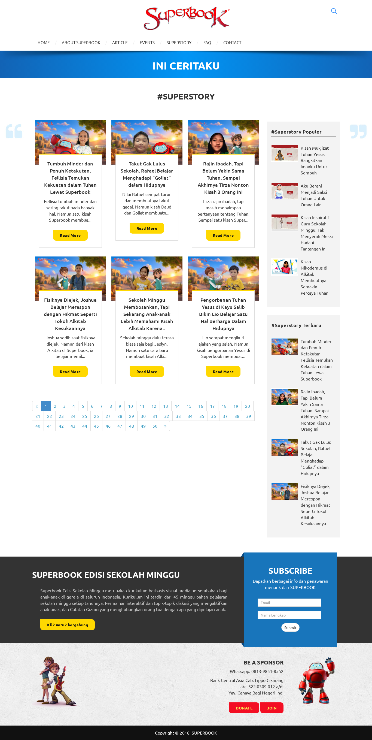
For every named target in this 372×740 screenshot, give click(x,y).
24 (73, 416)
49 (143, 425)
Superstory (179, 42)
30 (143, 416)
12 (153, 406)
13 (165, 406)
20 (247, 406)
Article (120, 42)
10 (130, 406)
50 (155, 425)
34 (190, 416)
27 (108, 416)
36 (213, 416)
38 (236, 416)
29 (131, 416)
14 (177, 406)
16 (200, 406)
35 (201, 416)
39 (248, 416)
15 (189, 406)
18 (224, 406)
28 (119, 416)
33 (178, 416)
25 (84, 416)
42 (61, 425)
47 (119, 425)
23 (61, 416)
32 (166, 416)
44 (84, 425)
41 (49, 425)
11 (142, 406)
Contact (232, 42)
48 (131, 425)
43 (73, 425)
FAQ (207, 42)
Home (44, 42)
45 (96, 425)
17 (212, 406)
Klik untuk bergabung (67, 624)
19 (235, 406)
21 (37, 416)
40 (37, 425)
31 (155, 416)
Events (147, 42)
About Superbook (81, 42)
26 (96, 416)
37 (225, 416)
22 (49, 416)
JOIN (272, 707)
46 (108, 425)
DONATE (244, 707)
